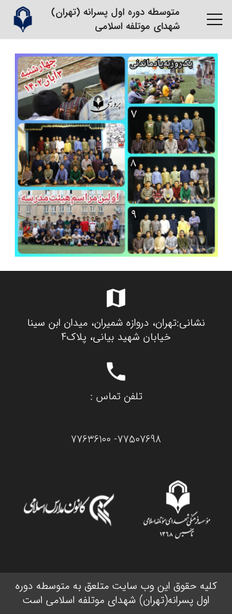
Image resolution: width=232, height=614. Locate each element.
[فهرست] (214, 19)
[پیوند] (22, 19)
